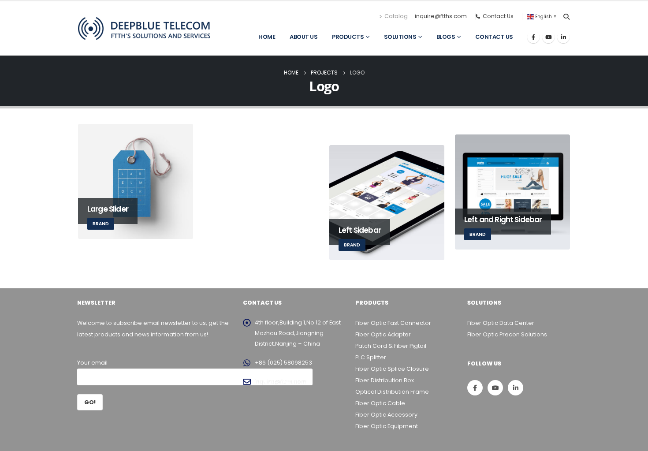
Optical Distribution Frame (392, 391)
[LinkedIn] (563, 37)
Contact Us (494, 37)
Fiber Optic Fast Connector (393, 323)
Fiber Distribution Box (384, 380)
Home (266, 37)
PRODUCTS (348, 37)
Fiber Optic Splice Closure (392, 369)
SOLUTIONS (400, 37)
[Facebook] (533, 37)
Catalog (396, 16)
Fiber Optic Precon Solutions (507, 334)
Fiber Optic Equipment (386, 426)
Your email (92, 362)
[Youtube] (548, 37)
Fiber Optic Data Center (500, 323)
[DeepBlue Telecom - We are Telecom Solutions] (144, 28)
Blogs (445, 37)
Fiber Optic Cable (380, 403)
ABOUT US (303, 37)
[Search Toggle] (566, 16)
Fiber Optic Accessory (386, 414)
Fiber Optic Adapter (383, 334)
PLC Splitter (370, 357)
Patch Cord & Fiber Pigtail (390, 346)
